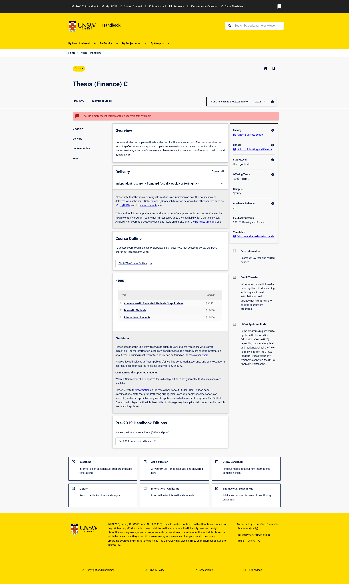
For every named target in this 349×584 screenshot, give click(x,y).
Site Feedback (255, 570)
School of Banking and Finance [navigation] (254, 149)
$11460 (210, 310)
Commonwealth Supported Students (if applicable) (153, 303)
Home (71, 52)
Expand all (218, 171)
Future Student (157, 6)
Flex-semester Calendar (204, 6)
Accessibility (206, 570)
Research (178, 6)
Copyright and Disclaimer (100, 570)
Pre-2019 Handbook (87, 6)
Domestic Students (135, 310)
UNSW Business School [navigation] (250, 134)
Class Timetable (234, 6)
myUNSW (125, 205)
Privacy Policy (156, 570)
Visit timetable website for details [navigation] (255, 236)
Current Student (133, 6)
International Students (137, 317)
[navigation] (135, 263)
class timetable (148, 205)
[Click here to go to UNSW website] (82, 27)
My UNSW (111, 6)
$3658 (209, 303)
